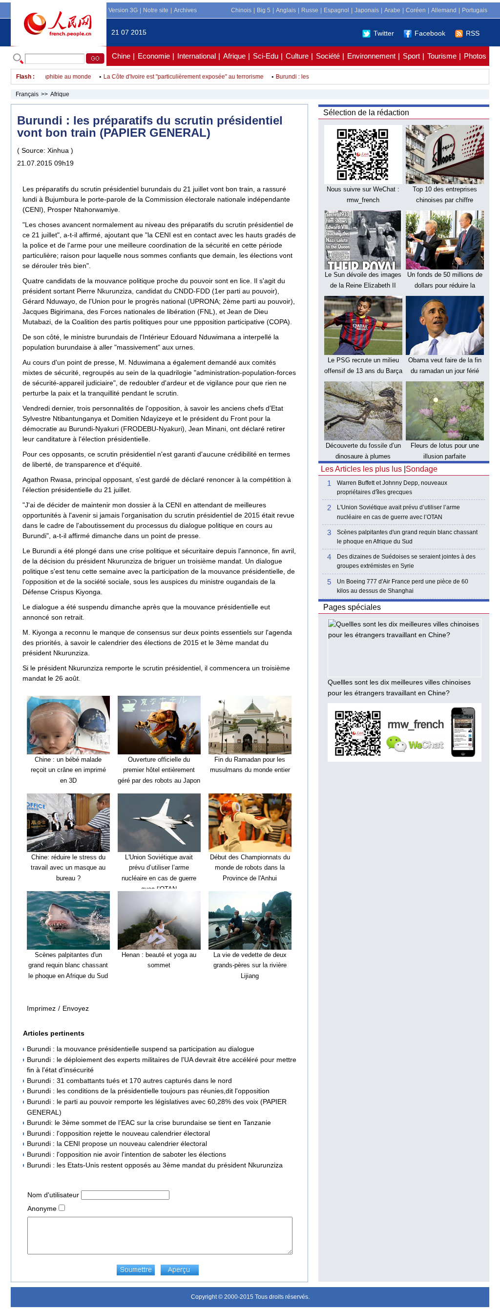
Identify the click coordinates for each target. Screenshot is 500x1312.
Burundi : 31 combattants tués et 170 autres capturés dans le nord (129, 1080)
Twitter (384, 33)
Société (328, 56)
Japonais (366, 10)
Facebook (430, 33)
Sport (411, 56)
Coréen (416, 10)
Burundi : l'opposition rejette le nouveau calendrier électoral (118, 1133)
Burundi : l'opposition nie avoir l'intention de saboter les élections (126, 1154)
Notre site (155, 10)
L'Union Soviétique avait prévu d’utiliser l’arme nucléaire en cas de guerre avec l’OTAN (398, 512)
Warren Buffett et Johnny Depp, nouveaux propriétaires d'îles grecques (392, 487)
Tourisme (442, 56)
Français (27, 94)
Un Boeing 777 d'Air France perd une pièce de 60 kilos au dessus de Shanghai (402, 586)
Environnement (371, 56)
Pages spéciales (352, 607)
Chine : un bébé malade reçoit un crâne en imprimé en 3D (68, 770)
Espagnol (336, 10)
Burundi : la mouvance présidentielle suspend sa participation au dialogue (140, 1049)
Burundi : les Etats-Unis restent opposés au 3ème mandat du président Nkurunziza (155, 1165)
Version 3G (123, 10)
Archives (185, 10)
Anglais (286, 10)
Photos (475, 56)
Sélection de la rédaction (366, 112)
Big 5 (264, 10)
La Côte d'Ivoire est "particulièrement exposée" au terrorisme (171, 76)
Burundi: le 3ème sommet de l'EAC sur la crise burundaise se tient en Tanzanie (149, 1122)
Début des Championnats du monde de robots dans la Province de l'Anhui (250, 868)
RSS (472, 33)
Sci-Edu (265, 56)
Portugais (474, 10)
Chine (121, 56)
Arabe (392, 10)
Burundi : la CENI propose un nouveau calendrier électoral (117, 1143)
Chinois (241, 10)
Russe (309, 10)
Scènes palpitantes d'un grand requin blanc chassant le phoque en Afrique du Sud (68, 965)
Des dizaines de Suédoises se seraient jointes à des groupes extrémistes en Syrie (406, 561)
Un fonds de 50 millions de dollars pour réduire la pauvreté (444, 285)
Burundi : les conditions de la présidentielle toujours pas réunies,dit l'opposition (148, 1091)
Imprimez (41, 1008)
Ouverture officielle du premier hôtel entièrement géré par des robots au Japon (159, 770)
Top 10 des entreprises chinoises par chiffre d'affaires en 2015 (445, 200)
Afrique (234, 56)
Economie (154, 56)
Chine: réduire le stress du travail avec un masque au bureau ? (68, 868)
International (196, 56)
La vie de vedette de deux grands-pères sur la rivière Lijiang (250, 965)
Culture (297, 56)
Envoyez (75, 1008)
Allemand (444, 10)
